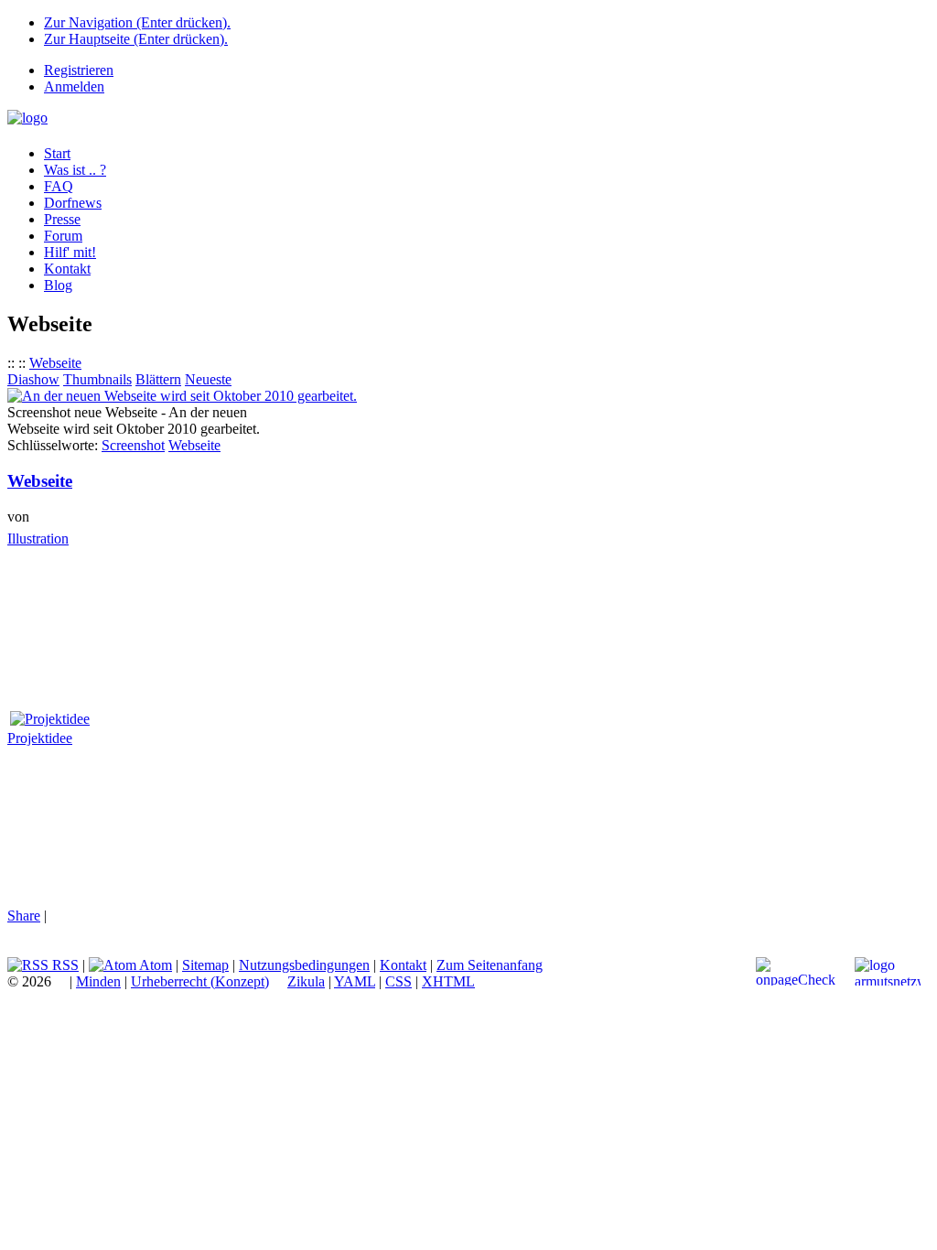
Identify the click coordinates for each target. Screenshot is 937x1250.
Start (57, 153)
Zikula (306, 981)
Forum (63, 235)
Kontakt (67, 268)
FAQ (58, 186)
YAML (354, 981)
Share (23, 915)
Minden (98, 981)
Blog (58, 285)
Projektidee (39, 738)
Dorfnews (73, 202)
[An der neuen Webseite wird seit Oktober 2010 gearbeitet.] (182, 396)
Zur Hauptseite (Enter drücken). (136, 39)
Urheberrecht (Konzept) (200, 981)
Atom (154, 965)
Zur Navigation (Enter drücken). (137, 22)
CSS (398, 981)
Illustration (38, 538)
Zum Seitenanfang (489, 965)
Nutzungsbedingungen (304, 965)
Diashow (33, 379)
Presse (62, 219)
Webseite (55, 363)
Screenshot (133, 445)
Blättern (158, 379)
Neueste (208, 379)
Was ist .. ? (75, 170)
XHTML (448, 981)
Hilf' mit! (70, 252)
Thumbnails (97, 379)
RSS (63, 965)
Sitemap (205, 965)
